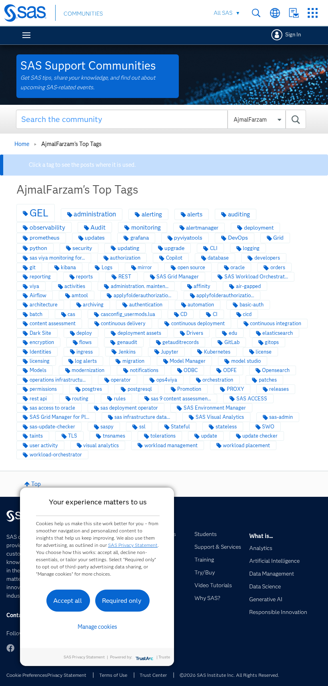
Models (38, 370)
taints (36, 436)
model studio (246, 361)
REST (124, 277)
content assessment (53, 323)
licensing (40, 361)
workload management (171, 445)
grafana (139, 237)
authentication (145, 305)
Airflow (38, 295)
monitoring (146, 227)
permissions (43, 389)
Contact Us (294, 13)
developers (267, 258)
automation (201, 305)
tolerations (163, 436)
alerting (152, 214)
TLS (72, 436)
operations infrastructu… (58, 380)
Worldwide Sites (275, 13)
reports (84, 277)
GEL (39, 213)
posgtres (92, 389)
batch (36, 314)
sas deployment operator (129, 408)
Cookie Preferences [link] (26, 675)
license (264, 352)
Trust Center (153, 675)
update (209, 436)
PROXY (235, 389)
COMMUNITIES (83, 13)
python (38, 248)
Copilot (174, 258)
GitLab (232, 342)
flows (85, 342)
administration (95, 214)
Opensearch (276, 370)
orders (277, 267)
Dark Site (40, 333)
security (82, 248)
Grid (278, 237)
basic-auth (252, 305)
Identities (40, 352)
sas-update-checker (52, 427)
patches (268, 380)
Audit (98, 227)
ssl (142, 427)
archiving (93, 305)
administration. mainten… (139, 286)
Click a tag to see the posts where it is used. (82, 164)
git (33, 267)
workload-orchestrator (56, 455)
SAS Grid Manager (177, 277)
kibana (68, 267)
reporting (40, 277)
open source (191, 267)
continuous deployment (198, 323)
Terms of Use (113, 675)
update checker (260, 436)
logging (251, 248)
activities (74, 286)
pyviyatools (188, 237)
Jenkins (127, 352)
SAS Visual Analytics (220, 417)
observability (47, 227)
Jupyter (169, 352)
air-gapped (248, 286)
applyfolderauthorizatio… (142, 295)
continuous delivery (123, 323)
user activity (44, 445)
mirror (145, 267)
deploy (84, 333)
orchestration (217, 380)
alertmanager (202, 227)
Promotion (189, 389)
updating (128, 248)
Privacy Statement (66, 675)
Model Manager (188, 361)
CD (183, 314)
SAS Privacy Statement (133, 545)
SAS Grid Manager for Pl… (59, 417)
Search (256, 13)
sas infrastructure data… (142, 417)
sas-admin (281, 417)
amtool (80, 295)
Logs (107, 267)
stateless (226, 427)
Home (21, 144)
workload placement (246, 445)
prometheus (45, 237)
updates (95, 237)
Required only (122, 600)
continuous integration (275, 323)
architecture (44, 305)
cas (71, 314)
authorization (125, 258)
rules (120, 399)
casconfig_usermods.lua (128, 314)
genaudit (127, 342)
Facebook (10, 648)
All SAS (223, 12)
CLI (214, 248)
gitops (272, 342)
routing (80, 399)
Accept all (67, 600)
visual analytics (101, 445)
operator (121, 380)
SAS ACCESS (251, 399)
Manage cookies (97, 626)
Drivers (194, 333)
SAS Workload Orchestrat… (256, 277)
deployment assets (139, 333)
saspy (107, 427)
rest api (38, 399)
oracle (237, 267)
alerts (194, 214)
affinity (202, 286)
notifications (144, 370)
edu (233, 333)
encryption (42, 342)
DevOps (238, 237)
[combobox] (161, 119)
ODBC (191, 370)
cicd (247, 314)
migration (133, 361)
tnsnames (114, 436)
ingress (84, 352)
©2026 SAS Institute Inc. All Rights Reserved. (229, 675)
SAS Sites (313, 13)
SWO (268, 427)
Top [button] (36, 484)
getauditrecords (180, 342)
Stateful (180, 427)
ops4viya (166, 380)
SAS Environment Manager (215, 408)
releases (279, 389)
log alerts (86, 361)
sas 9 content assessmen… (181, 399)
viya (34, 286)
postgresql (140, 389)
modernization (88, 370)
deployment (259, 227)
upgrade (174, 248)
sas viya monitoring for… (57, 258)
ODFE (230, 370)
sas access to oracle (52, 408)
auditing (239, 214)
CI (215, 314)
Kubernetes (217, 352)
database (218, 258)
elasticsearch (277, 333)
